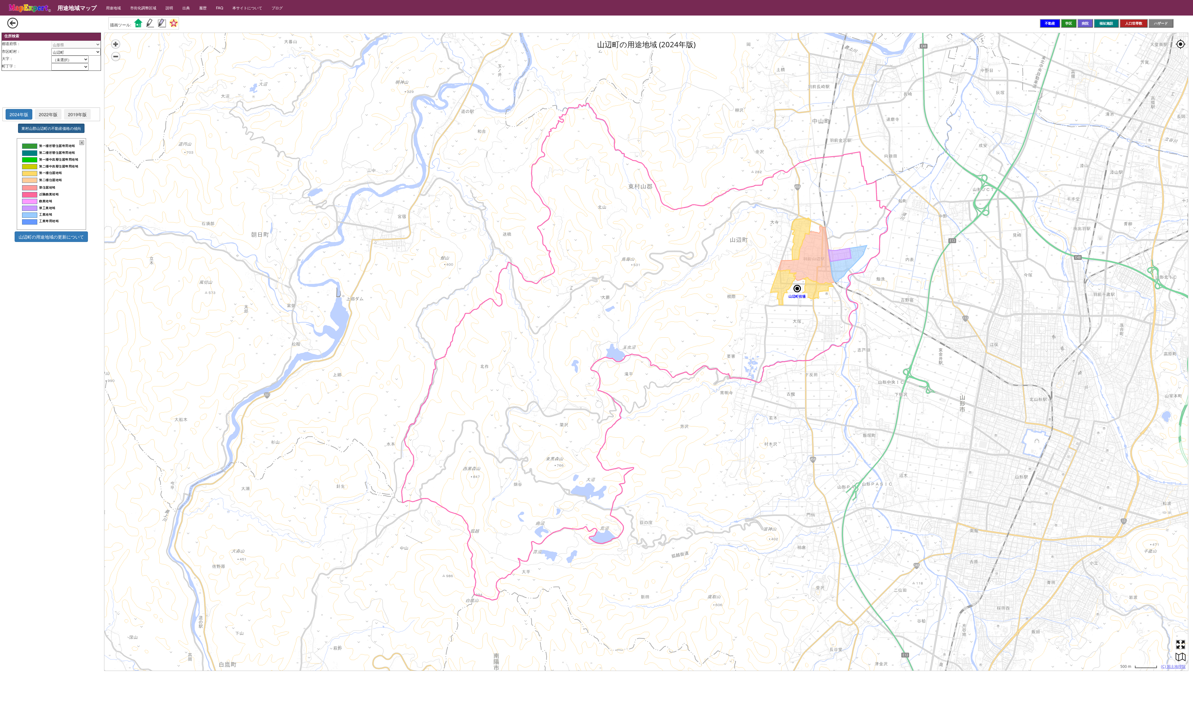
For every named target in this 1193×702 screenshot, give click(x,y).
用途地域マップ (77, 8)
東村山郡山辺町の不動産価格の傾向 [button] (51, 128)
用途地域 (113, 7)
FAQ (219, 7)
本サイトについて (247, 7)
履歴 (203, 7)
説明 (169, 7)
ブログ (277, 7)
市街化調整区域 (143, 7)
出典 (186, 7)
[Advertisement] (51, 89)
